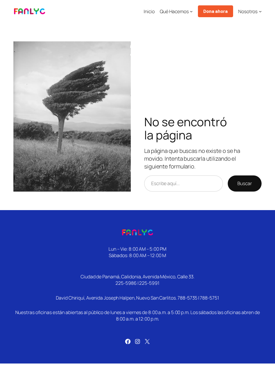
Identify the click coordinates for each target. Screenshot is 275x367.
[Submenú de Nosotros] (260, 11)
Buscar (244, 183)
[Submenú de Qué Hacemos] (191, 11)
